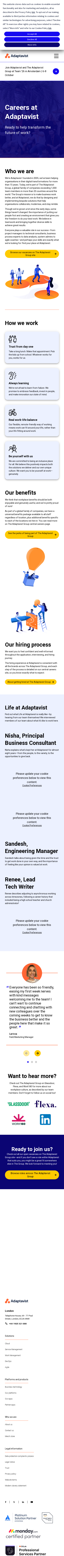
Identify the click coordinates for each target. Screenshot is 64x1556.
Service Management (13, 1349)
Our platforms (10, 1393)
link (33, 12)
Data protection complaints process (19, 1456)
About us (8, 1424)
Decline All (32, 39)
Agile (7, 1367)
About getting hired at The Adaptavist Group (29, 682)
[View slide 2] (32, 1062)
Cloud (7, 1344)
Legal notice (10, 1462)
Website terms (11, 1480)
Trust (7, 1468)
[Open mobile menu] (56, 56)
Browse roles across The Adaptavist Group (30, 1175)
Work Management (13, 1355)
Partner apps (10, 1405)
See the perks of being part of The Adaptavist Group (30, 534)
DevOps (8, 1361)
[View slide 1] (28, 1062)
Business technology (13, 1387)
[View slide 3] (36, 1062)
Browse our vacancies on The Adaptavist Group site (30, 253)
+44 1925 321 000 (18, 1323)
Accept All (32, 34)
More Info (32, 44)
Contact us (9, 1430)
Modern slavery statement (15, 1486)
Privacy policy (10, 1474)
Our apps (9, 1399)
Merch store (10, 1436)
